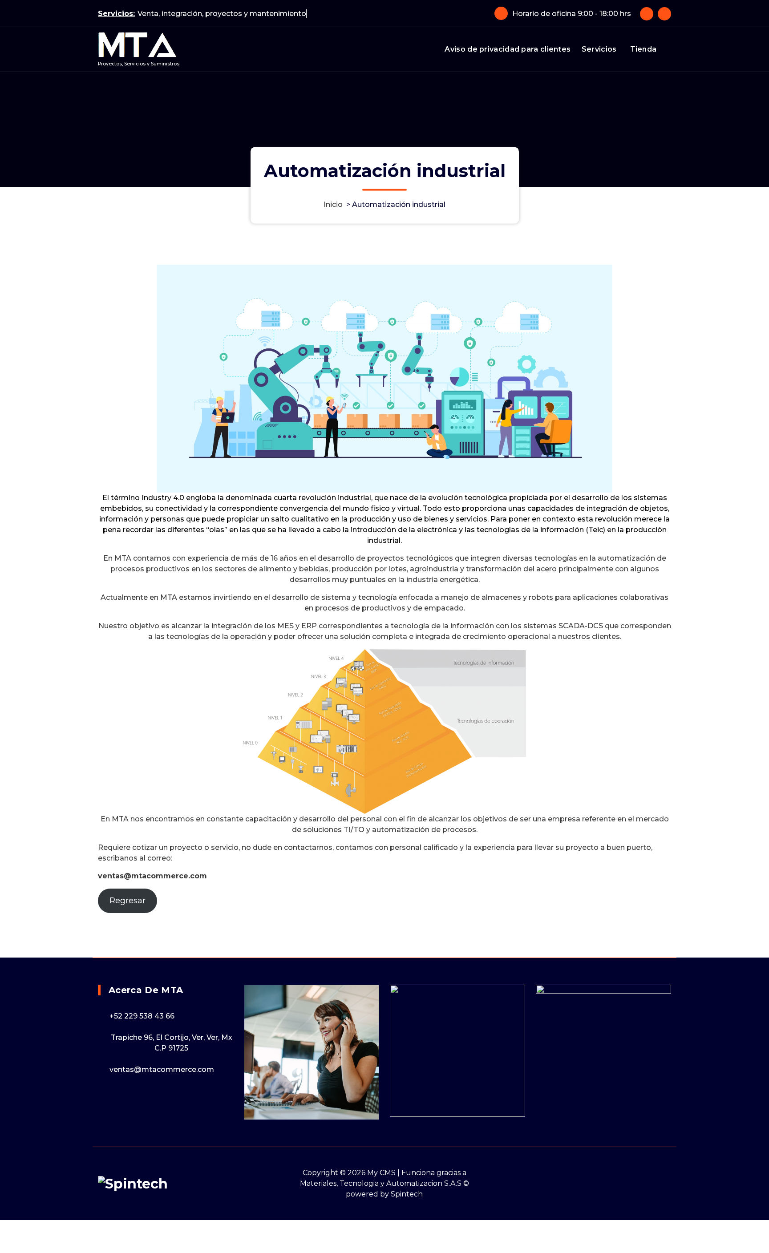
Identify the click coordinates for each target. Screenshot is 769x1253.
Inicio (333, 204)
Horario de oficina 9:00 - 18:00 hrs (571, 13)
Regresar (127, 900)
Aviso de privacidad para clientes (508, 49)
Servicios (599, 49)
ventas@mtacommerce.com (161, 1069)
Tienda (643, 49)
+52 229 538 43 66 (141, 1016)
